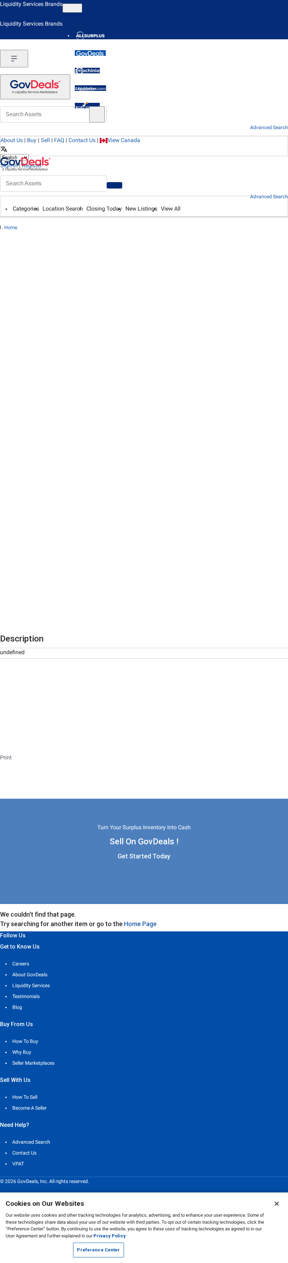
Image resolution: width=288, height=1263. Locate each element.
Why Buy (21, 1052)
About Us (11, 140)
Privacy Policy (109, 1235)
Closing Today (104, 208)
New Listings (141, 208)
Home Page (140, 924)
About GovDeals (29, 974)
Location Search (62, 208)
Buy (32, 140)
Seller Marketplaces (33, 1063)
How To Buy (25, 1041)
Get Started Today (144, 856)
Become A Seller (29, 1108)
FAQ (59, 140)
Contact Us (82, 140)
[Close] (276, 1203)
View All (171, 208)
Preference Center (98, 1249)
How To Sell (24, 1097)
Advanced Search (269, 196)
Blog (17, 1007)
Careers (20, 963)
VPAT (18, 1163)
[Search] (114, 185)
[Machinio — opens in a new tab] (87, 70)
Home (10, 227)
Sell (45, 140)
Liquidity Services (31, 985)
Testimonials (26, 996)
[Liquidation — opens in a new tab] (90, 88)
